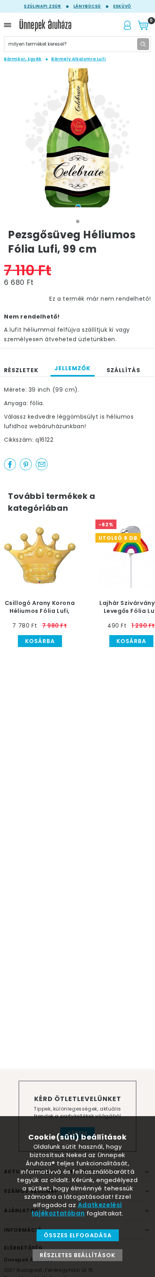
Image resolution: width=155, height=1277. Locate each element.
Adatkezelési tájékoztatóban (76, 1209)
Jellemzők (72, 368)
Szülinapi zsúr (42, 6)
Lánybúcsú (87, 6)
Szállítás (123, 370)
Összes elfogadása (78, 1235)
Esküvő (122, 6)
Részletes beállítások (77, 1255)
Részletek (21, 370)
